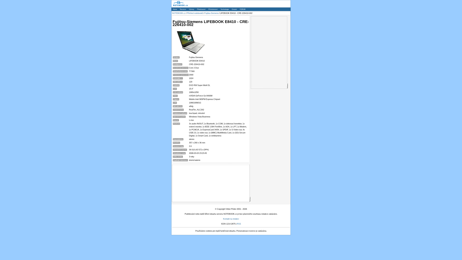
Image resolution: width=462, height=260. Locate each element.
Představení (201, 9)
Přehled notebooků (195, 13)
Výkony (191, 9)
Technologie (225, 9)
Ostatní (234, 9)
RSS (239, 224)
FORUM (242, 9)
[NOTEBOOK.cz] (180, 6)
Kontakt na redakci (231, 219)
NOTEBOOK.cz (178, 13)
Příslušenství (213, 9)
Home (175, 9)
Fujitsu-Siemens (211, 13)
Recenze (183, 9)
